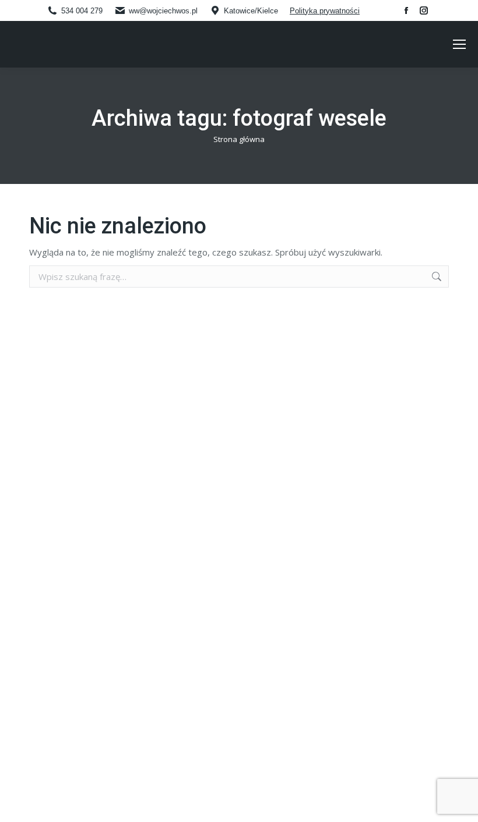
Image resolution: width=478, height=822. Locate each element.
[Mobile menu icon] (459, 44)
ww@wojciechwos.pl (163, 10)
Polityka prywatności (325, 10)
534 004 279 (82, 10)
